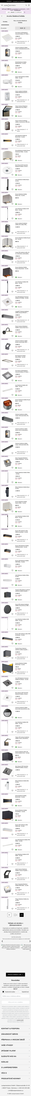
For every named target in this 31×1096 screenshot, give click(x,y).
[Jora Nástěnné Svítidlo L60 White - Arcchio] (15, 390)
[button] (12, 42)
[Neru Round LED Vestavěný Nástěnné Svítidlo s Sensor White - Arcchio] (15, 170)
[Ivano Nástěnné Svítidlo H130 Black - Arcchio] (15, 521)
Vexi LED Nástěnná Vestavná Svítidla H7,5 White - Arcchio (21, 297)
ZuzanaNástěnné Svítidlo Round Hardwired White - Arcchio (22, 151)
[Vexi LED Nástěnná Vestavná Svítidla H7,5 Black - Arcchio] (15, 683)
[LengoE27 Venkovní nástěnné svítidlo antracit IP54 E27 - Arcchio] (15, 316)
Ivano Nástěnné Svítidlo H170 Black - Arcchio (22, 209)
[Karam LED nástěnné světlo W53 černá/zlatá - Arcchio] (15, 638)
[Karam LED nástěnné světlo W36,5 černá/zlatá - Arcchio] (15, 536)
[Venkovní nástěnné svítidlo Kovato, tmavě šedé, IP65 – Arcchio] (15, 346)
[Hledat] (26, 5)
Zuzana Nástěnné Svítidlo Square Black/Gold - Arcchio (21, 268)
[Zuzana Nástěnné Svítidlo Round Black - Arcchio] (15, 404)
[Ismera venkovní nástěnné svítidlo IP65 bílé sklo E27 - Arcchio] (15, 96)
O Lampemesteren (9, 1067)
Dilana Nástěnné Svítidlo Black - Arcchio (22, 487)
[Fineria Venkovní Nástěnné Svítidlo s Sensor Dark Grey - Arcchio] (15, 331)
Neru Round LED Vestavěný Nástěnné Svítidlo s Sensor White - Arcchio (21, 165)
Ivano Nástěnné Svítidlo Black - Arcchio (22, 180)
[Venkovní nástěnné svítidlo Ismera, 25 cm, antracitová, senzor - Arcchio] (15, 434)
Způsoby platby (8, 1051)
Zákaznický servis (9, 1034)
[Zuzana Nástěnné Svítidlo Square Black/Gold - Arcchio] (15, 272)
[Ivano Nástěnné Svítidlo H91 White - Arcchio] (15, 727)
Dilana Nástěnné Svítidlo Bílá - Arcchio (22, 781)
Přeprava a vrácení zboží (13, 1040)
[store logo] (11, 5)
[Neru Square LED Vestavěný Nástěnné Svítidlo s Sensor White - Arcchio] (15, 698)
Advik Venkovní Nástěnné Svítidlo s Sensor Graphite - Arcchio (21, 869)
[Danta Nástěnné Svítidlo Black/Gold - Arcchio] (15, 800)
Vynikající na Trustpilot (19, 1)
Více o (4, 1073)
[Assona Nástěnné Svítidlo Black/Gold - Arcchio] (15, 668)
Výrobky (5, 21)
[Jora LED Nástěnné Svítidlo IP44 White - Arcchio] (15, 844)
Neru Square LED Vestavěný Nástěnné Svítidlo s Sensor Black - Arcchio (21, 767)
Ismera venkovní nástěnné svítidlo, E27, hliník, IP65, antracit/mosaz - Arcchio (21, 224)
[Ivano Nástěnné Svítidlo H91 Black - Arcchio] (15, 287)
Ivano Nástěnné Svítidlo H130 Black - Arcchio (22, 517)
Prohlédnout (17, 10)
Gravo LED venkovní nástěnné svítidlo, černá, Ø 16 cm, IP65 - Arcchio (22, 605)
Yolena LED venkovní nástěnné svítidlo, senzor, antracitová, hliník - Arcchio (22, 737)
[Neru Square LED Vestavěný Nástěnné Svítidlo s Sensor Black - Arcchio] (15, 771)
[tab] (15, 1028)
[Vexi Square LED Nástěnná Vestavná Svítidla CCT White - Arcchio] (15, 38)
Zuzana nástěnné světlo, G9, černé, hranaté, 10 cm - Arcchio (22, 752)
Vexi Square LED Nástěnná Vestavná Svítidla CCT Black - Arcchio (22, 371)
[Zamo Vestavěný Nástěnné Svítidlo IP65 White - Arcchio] (15, 889)
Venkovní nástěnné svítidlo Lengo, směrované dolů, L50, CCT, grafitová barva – (21, 444)
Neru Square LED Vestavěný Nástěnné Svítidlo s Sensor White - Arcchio (21, 693)
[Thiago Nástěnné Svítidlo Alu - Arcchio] (15, 904)
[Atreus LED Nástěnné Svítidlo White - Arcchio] (15, 81)
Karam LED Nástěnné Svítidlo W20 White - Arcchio (22, 561)
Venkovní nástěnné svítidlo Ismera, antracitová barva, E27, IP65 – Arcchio (22, 48)
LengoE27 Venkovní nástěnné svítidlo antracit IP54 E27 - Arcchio (22, 312)
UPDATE (15, 12)
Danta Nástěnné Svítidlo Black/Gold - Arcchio (20, 796)
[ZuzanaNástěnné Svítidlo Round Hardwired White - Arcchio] (15, 155)
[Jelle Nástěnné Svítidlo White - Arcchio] (15, 580)
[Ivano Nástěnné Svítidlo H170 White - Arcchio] (15, 859)
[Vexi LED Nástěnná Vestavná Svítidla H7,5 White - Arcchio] (15, 302)
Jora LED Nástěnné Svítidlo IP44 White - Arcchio (22, 840)
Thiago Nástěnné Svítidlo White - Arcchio (22, 473)
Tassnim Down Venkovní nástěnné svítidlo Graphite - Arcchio (21, 649)
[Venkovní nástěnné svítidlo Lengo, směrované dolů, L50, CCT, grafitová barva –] (15, 448)
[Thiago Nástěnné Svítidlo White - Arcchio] (15, 477)
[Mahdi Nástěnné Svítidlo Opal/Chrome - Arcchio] (15, 67)
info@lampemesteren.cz (16, 1090)
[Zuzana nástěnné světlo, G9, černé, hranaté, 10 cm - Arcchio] (15, 756)
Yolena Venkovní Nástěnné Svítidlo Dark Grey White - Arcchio (21, 106)
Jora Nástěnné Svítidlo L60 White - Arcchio (21, 386)
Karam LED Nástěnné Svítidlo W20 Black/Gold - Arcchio (22, 546)
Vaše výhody (7, 1045)
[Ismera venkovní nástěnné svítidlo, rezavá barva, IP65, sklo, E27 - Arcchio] (15, 126)
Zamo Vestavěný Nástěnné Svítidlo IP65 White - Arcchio (21, 884)
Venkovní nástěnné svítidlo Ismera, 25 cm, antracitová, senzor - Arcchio (21, 429)
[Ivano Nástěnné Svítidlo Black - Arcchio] (15, 184)
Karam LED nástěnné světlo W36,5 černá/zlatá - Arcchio (21, 531)
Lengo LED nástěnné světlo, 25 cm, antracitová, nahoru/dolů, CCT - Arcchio (22, 253)
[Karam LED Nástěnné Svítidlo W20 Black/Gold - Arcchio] (15, 551)
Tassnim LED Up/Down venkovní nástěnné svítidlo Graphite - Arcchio (22, 590)
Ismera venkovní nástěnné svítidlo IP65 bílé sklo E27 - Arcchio (21, 92)
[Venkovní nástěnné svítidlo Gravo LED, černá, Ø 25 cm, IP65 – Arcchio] (15, 712)
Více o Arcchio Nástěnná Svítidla (20, 21)
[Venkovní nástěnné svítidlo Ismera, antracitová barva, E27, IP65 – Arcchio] (15, 52)
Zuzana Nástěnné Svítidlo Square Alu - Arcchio (21, 194)
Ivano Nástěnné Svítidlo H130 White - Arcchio (22, 620)
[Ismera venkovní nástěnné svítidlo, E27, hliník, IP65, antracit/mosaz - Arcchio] (15, 228)
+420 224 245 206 (24, 1088)
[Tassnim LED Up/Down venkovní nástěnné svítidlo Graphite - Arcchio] (15, 594)
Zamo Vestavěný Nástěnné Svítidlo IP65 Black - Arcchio (21, 458)
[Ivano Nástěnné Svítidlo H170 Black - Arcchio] (15, 213)
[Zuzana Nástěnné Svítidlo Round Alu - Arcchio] (15, 243)
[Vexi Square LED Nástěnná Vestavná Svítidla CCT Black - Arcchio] (15, 375)
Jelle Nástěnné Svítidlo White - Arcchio (22, 576)
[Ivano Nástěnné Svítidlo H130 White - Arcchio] (15, 624)
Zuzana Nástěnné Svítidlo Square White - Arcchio (21, 502)
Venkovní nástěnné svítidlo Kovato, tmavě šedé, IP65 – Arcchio (21, 341)
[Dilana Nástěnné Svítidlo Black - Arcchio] (15, 492)
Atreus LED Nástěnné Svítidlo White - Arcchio (22, 77)
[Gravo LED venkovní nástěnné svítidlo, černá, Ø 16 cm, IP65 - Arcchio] (15, 609)
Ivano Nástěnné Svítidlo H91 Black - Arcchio (21, 282)
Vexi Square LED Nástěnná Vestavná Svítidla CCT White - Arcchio (22, 33)
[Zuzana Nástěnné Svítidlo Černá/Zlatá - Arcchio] (15, 815)
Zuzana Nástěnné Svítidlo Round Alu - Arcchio (22, 238)
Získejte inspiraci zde (14, 974)
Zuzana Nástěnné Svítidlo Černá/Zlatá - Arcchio (21, 811)
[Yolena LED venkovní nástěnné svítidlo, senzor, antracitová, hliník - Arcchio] (15, 742)
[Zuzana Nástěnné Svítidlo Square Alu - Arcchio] (15, 199)
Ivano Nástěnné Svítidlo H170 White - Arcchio (22, 855)
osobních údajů (20, 1020)
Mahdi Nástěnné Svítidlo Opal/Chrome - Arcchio (20, 62)
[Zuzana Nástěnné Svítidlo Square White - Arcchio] (15, 506)
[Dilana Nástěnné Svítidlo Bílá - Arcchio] (15, 786)
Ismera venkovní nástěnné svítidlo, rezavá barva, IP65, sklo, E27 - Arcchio (22, 121)
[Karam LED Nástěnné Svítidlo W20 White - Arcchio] (15, 565)
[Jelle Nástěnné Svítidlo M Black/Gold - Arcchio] (15, 141)
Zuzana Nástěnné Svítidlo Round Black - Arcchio (22, 400)
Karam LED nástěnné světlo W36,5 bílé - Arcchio (21, 825)
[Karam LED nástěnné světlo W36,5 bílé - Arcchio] (15, 830)
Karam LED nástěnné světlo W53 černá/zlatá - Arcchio (22, 634)
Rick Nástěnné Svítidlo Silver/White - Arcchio (20, 356)
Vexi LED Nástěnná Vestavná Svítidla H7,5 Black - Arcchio (21, 678)
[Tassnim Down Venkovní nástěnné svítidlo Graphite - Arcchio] (15, 653)
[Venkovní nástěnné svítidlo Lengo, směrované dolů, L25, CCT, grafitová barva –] (15, 419)
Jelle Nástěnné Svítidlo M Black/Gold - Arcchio (21, 136)
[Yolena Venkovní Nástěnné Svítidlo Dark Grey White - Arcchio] (15, 111)
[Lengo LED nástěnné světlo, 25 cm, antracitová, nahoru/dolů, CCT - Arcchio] (15, 257)
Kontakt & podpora (10, 1028)
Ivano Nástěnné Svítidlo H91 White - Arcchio (21, 723)
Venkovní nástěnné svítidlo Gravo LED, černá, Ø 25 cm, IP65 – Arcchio (22, 708)
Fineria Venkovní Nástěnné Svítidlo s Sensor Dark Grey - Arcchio (21, 327)
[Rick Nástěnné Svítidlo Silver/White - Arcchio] (15, 361)
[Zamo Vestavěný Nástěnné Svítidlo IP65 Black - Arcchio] (15, 463)
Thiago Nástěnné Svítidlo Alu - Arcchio (22, 899)
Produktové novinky (11, 1078)
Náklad (4, 1062)
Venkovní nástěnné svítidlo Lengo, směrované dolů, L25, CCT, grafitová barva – (21, 415)
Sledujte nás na (8, 1056)
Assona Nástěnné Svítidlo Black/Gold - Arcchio (21, 664)
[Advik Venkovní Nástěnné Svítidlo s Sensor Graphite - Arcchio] (15, 874)
